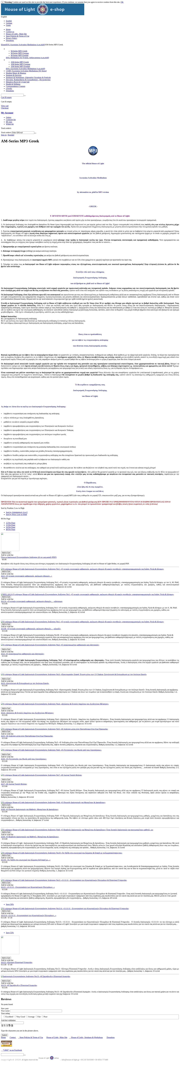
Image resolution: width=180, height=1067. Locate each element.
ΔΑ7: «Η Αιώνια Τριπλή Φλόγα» (14, 784)
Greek (8, 25)
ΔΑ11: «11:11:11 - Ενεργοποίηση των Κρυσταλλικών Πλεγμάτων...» (28, 887)
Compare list (11, 120)
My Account (7, 112)
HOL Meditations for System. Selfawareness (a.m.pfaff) (27, 58)
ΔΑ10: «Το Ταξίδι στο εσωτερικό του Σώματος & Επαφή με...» (25, 860)
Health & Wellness (13, 84)
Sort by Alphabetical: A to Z (17, 512)
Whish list (10, 124)
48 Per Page (10, 529)
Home (8, 29)
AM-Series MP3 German (20, 64)
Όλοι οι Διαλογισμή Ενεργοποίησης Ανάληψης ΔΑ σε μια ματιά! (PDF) (29, 557)
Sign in (3, 135)
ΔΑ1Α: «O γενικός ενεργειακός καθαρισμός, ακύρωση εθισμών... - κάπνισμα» (32, 601)
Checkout (4, 108)
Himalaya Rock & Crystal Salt (17, 82)
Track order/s (6, 132)
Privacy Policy (11, 38)
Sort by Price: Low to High (16, 514)
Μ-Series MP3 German (20, 53)
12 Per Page (10, 523)
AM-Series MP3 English (20, 66)
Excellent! (9, 1017)
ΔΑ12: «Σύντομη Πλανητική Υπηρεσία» (16, 962)
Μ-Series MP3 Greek (19, 51)
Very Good (20, 1017)
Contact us (10, 32)
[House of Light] (42, 14)
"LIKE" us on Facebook (11, 1050)
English (9, 21)
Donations (10, 40)
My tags (9, 122)
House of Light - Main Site (16, 34)
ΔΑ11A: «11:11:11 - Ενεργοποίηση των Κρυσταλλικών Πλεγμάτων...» (28, 915)
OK (122, 2)
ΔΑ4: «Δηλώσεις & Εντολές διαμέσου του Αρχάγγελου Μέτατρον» (27, 713)
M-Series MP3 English (19, 55)
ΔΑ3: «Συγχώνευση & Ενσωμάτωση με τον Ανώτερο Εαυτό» (25, 683)
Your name (5, 1011)
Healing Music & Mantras (16, 73)
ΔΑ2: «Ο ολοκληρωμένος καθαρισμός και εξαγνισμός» (22, 654)
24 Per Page (10, 527)
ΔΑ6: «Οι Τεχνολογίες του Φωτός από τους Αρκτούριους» (24, 759)
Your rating (5, 1013)
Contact (13, 1037)
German (9, 23)
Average (31, 1017)
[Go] (35, 133)
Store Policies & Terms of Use (17, 36)
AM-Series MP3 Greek (20, 62)
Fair (39, 1017)
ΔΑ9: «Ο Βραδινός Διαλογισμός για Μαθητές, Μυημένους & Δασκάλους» (30, 837)
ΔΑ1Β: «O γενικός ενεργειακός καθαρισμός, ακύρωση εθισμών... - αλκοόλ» (31, 629)
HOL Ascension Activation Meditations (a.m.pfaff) (25, 45)
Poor (45, 1017)
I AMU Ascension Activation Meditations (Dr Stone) (26, 71)
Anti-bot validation (8, 1020)
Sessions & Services (13, 75)
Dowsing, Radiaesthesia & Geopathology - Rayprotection (28, 80)
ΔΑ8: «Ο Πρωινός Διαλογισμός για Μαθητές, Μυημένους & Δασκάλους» (29, 809)
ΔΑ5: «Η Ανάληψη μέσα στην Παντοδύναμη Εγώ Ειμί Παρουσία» (27, 736)
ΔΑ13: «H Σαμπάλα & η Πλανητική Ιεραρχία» (19, 985)
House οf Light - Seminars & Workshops (87, 1037)
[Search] (25, 95)
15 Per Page (10, 525)
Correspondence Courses (15, 86)
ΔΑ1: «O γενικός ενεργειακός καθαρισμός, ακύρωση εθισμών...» (26, 576)
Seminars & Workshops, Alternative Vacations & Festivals (28, 77)
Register (11, 135)
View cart (4, 106)
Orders (8, 117)
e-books (9, 88)
